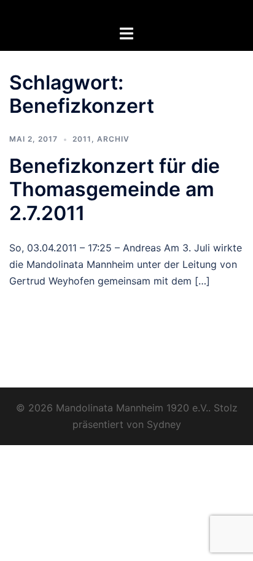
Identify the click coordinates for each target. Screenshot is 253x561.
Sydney (164, 424)
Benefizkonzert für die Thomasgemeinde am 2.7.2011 (114, 189)
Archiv (113, 138)
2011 (81, 138)
